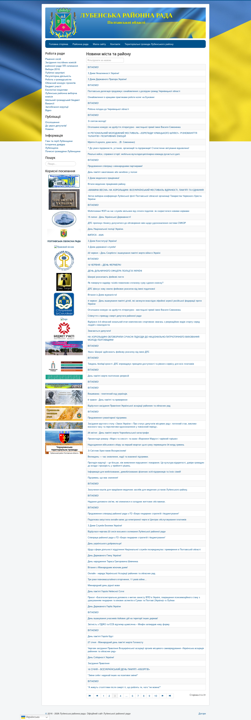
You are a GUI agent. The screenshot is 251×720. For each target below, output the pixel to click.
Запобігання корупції (56, 106)
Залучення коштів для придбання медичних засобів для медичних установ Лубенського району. (138, 489)
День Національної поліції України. (106, 228)
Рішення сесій (53, 59)
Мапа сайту (99, 44)
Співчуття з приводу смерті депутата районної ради (114, 315)
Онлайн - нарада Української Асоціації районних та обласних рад (121, 573)
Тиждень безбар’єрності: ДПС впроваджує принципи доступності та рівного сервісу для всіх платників (141, 363)
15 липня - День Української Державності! (109, 216)
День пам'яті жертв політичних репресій (108, 375)
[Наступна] (163, 695)
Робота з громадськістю (58, 79)
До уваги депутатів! (56, 125)
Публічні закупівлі (55, 72)
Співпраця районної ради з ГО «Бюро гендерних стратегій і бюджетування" (126, 537)
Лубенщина (51, 147)
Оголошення (52, 122)
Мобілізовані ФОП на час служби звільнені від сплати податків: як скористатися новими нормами (138, 210)
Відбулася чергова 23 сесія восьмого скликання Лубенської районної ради (126, 531)
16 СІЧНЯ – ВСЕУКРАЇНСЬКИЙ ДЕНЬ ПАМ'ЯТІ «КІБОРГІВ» (119, 669)
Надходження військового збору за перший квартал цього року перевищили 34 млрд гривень (136, 444)
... (127, 695)
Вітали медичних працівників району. (107, 183)
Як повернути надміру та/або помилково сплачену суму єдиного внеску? (125, 282)
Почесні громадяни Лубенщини (62, 151)
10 (155, 695)
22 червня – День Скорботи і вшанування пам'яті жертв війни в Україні (124, 252)
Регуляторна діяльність (58, 76)
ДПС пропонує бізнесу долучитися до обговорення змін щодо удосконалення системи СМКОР (137, 222)
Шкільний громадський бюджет (62, 100)
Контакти (115, 44)
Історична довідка (55, 144)
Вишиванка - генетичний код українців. (108, 393)
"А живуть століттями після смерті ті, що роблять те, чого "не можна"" (124, 687)
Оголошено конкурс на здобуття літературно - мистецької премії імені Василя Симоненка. (134, 309)
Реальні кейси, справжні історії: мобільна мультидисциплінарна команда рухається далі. (134, 154)
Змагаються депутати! (99, 330)
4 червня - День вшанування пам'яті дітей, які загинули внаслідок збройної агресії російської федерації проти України (145, 302)
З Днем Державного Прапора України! (107, 79)
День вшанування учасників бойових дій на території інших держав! (123, 618)
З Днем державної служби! (102, 246)
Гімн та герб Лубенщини (59, 141)
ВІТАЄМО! (93, 67)
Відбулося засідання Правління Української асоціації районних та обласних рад (129, 405)
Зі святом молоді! (97, 121)
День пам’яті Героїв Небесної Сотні (106, 591)
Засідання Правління (98, 663)
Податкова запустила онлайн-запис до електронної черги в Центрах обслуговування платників (137, 519)
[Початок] (90, 695)
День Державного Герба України (104, 606)
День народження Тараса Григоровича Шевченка (113, 561)
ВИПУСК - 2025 (95, 234)
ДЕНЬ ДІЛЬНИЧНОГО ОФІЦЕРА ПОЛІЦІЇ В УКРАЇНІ (115, 270)
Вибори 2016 (52, 69)
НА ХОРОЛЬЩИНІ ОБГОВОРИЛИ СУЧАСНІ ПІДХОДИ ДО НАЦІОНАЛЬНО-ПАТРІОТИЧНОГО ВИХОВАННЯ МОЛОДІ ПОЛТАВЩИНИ (143, 338)
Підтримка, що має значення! (103, 477)
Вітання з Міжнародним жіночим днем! (108, 567)
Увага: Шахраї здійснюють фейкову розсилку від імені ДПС (118, 351)
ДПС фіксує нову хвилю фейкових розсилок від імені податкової (121, 288)
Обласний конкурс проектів (60, 82)
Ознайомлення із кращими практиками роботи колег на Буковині (121, 97)
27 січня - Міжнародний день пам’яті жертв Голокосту (115, 642)
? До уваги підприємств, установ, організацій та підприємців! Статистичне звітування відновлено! (138, 148)
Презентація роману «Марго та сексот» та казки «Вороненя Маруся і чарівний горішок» (133, 438)
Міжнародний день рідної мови (104, 585)
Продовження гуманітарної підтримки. (107, 417)
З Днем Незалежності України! (103, 73)
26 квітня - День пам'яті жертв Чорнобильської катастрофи (118, 432)
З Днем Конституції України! (102, 240)
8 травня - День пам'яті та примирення (107, 399)
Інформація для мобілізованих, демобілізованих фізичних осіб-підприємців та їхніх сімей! (134, 471)
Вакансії (49, 103)
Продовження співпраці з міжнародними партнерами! (115, 166)
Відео (48, 110)
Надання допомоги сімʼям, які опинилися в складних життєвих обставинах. (127, 501)
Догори (202, 713)
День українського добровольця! (105, 543)
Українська (32, 717)
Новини (49, 129)
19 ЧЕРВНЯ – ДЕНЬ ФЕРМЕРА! (104, 264)
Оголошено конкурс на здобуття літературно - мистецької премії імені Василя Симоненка (134, 127)
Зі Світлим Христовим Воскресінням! (107, 450)
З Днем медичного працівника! (103, 177)
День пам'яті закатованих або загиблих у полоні (112, 172)
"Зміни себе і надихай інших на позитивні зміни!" (113, 675)
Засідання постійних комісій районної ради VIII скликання (61, 64)
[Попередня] (97, 695)
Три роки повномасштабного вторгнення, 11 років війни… (117, 579)
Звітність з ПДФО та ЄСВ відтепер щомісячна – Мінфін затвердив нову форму (129, 624)
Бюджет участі (53, 86)
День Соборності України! (101, 657)
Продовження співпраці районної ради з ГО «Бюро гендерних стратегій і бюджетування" (133, 513)
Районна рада (80, 44)
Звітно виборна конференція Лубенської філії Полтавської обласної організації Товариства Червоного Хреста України (144, 197)
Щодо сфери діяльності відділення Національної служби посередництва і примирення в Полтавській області (144, 549)
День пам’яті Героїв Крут (100, 636)
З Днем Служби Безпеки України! (105, 525)
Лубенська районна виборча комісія (61, 94)
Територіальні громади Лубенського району (149, 44)
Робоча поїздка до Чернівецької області (108, 109)
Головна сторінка (58, 44)
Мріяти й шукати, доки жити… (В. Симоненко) (111, 142)
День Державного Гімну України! (104, 555)
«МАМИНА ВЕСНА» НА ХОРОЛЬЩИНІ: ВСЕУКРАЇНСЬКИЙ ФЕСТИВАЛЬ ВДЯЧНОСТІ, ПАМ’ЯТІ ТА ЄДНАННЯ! (146, 189)
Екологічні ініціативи (56, 89)
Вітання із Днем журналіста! (102, 294)
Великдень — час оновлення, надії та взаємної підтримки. (118, 456)
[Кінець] (170, 695)
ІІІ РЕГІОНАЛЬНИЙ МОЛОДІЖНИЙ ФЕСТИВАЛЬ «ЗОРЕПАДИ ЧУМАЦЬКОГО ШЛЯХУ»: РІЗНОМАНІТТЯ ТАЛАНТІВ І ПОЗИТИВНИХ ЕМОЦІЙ (142, 134)
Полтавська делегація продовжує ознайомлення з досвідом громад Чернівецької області (134, 91)
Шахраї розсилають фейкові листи (106, 276)
